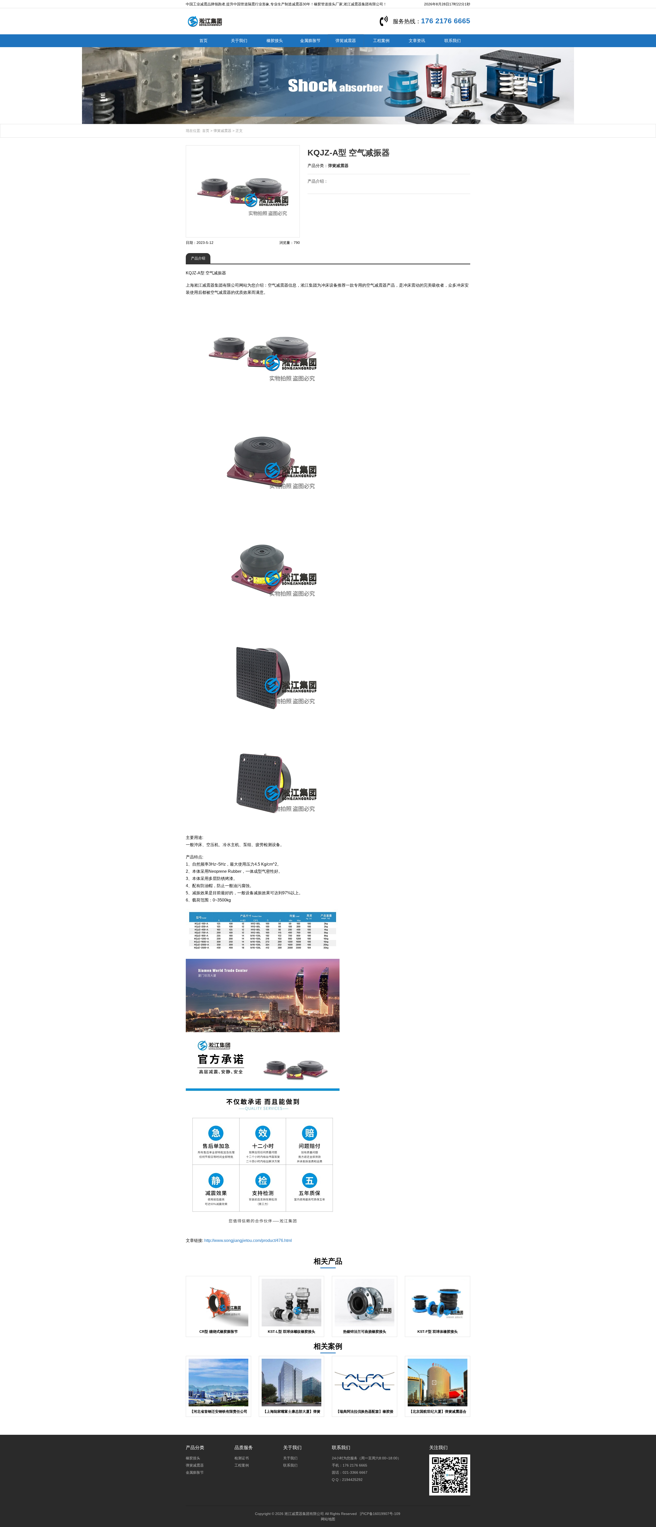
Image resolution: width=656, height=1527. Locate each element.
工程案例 (381, 40)
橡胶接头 (274, 40)
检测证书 (241, 1458)
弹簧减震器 (345, 40)
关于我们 (239, 40)
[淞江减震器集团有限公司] (205, 21)
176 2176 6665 (445, 21)
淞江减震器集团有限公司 (304, 1514)
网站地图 (328, 1519)
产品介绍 (198, 258)
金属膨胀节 (310, 40)
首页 (203, 40)
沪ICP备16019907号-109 (380, 1514)
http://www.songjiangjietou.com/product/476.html (248, 1240)
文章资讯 (417, 40)
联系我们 (452, 40)
